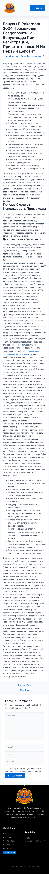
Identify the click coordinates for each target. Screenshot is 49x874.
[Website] (24, 762)
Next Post (25, 690)
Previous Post (24, 685)
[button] (22, 8)
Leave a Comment (11, 56)
